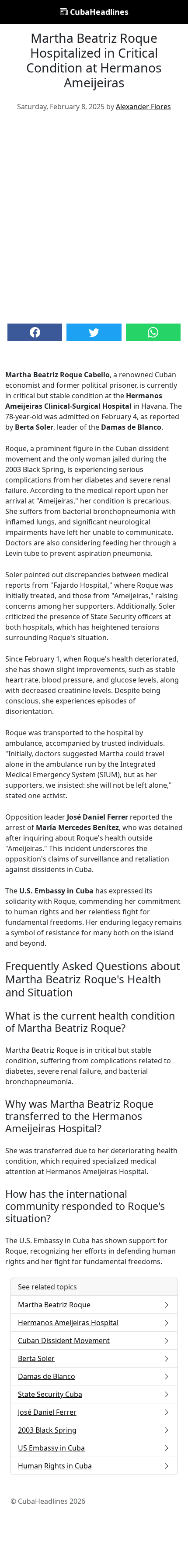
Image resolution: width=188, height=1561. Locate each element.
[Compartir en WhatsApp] (153, 332)
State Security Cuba (50, 1394)
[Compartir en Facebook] (34, 332)
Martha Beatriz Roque (54, 1304)
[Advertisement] (94, 216)
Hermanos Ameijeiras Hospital (68, 1322)
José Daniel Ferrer (47, 1412)
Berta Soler (36, 1358)
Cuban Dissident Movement (64, 1340)
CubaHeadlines (98, 12)
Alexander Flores (143, 106)
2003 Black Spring (47, 1430)
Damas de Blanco (46, 1376)
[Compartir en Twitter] (93, 332)
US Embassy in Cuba (51, 1448)
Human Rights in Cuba (55, 1466)
